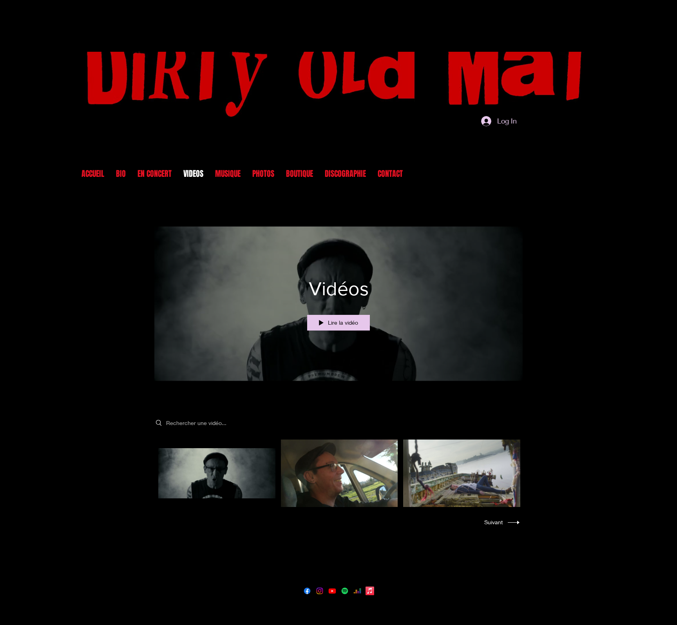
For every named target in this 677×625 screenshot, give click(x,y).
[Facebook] (307, 591)
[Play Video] (217, 473)
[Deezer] (357, 591)
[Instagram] (319, 591)
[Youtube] (332, 591)
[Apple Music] (370, 591)
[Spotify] (344, 591)
